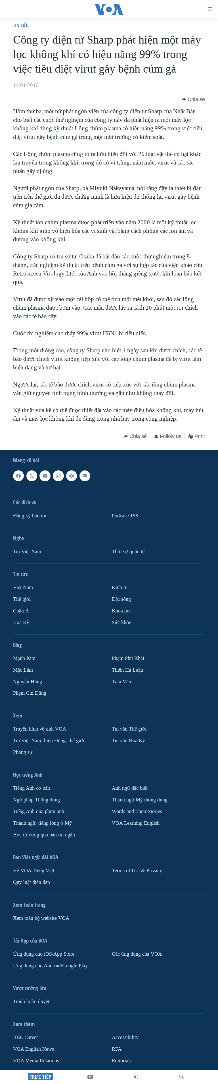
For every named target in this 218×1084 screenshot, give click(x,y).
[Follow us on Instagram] (58, 475)
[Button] (193, 99)
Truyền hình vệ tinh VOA (39, 729)
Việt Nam (23, 587)
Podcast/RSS (125, 516)
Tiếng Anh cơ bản (31, 788)
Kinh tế (119, 587)
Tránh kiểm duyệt (31, 1001)
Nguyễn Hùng (27, 681)
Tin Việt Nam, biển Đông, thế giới (48, 741)
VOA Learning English (136, 823)
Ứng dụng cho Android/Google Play (50, 965)
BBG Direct (25, 1037)
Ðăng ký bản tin (29, 516)
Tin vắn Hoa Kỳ (128, 741)
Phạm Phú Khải (128, 658)
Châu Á (21, 611)
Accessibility (125, 1037)
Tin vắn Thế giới (129, 729)
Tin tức (20, 25)
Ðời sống (121, 599)
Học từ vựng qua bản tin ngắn (44, 835)
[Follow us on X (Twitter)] (31, 475)
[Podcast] (71, 475)
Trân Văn (121, 681)
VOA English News (33, 1049)
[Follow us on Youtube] (44, 475)
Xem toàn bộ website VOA (41, 918)
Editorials (122, 1061)
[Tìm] (181, 1077)
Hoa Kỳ (21, 622)
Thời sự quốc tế (128, 551)
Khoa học (122, 611)
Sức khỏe (121, 622)
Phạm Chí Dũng (29, 693)
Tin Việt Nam (27, 551)
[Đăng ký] (84, 475)
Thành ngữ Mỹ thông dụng (139, 800)
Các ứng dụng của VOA (137, 954)
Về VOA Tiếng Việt (33, 870)
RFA (116, 1049)
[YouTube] (90, 1077)
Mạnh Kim (24, 658)
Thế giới (22, 599)
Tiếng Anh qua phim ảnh (38, 812)
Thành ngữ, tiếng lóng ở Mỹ (42, 823)
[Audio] (135, 1077)
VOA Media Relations (36, 1061)
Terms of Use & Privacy (137, 870)
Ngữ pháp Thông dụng (36, 800)
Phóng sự (22, 752)
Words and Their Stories (137, 812)
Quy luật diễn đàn (31, 882)
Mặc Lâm (23, 670)
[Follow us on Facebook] (18, 475)
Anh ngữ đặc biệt (130, 788)
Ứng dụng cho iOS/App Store (43, 954)
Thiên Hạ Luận (127, 670)
